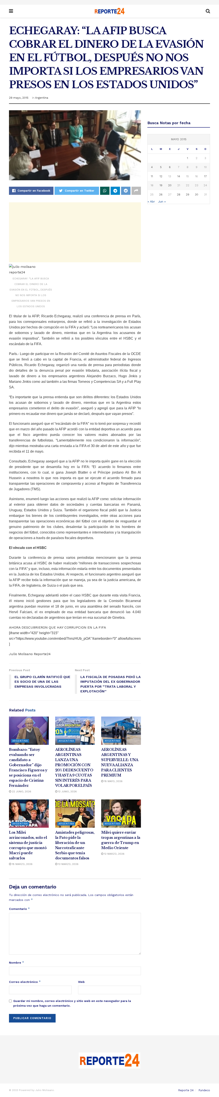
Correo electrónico (25, 982)
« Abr (151, 201)
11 (152, 176)
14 (178, 176)
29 (187, 194)
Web (81, 982)
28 (178, 194)
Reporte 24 (186, 1090)
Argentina (41, 97)
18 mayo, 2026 (113, 781)
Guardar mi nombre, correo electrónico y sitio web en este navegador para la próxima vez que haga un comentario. (72, 1003)
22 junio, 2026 (21, 791)
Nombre (16, 962)
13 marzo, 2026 (67, 864)
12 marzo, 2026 (113, 853)
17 (205, 176)
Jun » (162, 201)
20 (170, 185)
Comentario (19, 909)
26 (161, 194)
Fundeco (204, 1090)
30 (196, 194)
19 (161, 185)
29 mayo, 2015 (18, 97)
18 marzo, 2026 (22, 864)
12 (161, 176)
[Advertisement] (75, 232)
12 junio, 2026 (67, 791)
